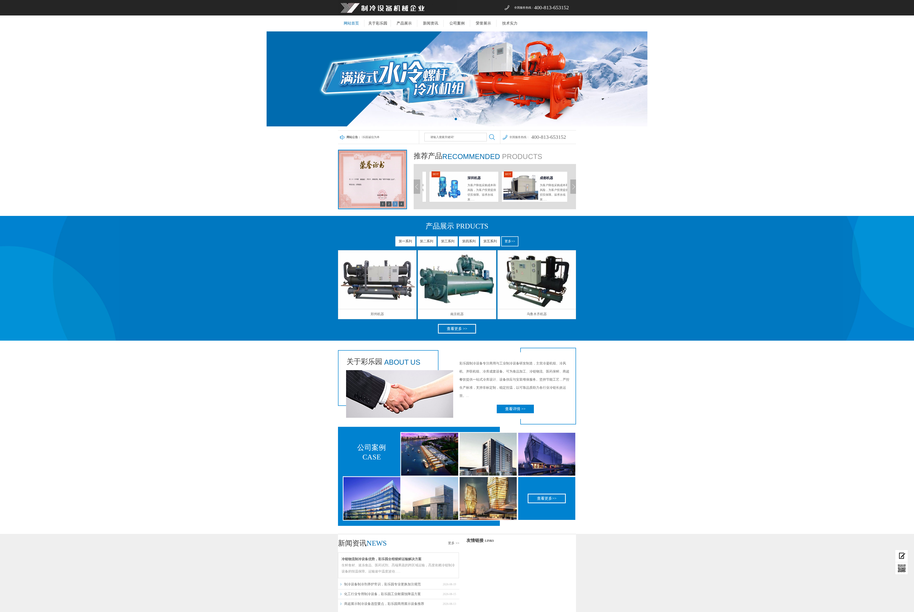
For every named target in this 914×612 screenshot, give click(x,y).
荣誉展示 (483, 23)
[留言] (901, 556)
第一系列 (405, 241)
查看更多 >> (457, 329)
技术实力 (509, 23)
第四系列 (469, 241)
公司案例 (457, 23)
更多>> (510, 241)
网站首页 (351, 23)
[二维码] (901, 568)
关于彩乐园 (377, 23)
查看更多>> (546, 498)
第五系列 (490, 241)
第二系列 (426, 241)
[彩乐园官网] (397, 14)
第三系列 (447, 241)
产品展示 (404, 23)
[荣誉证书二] (372, 207)
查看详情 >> (515, 409)
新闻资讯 (430, 23)
